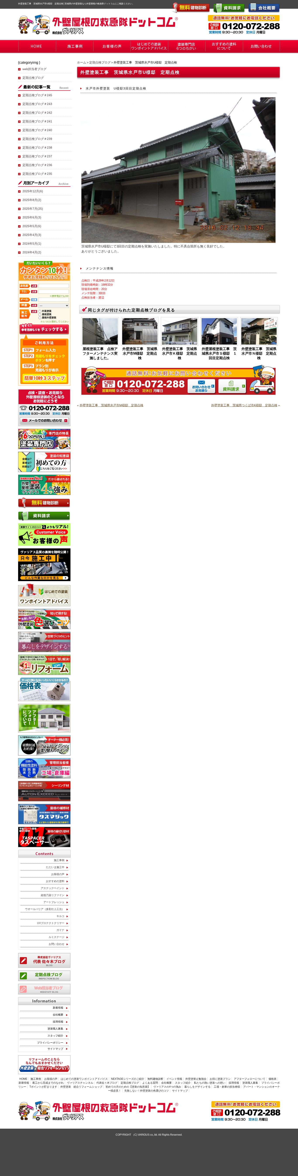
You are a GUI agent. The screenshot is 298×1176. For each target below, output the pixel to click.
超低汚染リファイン (52, 895)
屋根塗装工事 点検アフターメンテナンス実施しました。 (100, 353)
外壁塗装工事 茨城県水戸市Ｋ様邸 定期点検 (179, 353)
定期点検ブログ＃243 (37, 104)
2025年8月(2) (31, 200)
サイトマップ (55, 1048)
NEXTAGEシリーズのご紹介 (127, 1078)
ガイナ (60, 930)
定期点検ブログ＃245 (37, 95)
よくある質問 (150, 1082)
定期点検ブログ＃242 (37, 112)
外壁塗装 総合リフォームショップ (81, 1086)
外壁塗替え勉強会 (195, 1078)
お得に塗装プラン (220, 1078)
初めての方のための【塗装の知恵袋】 (128, 1086)
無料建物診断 (155, 1078)
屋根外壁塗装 (49, 317)
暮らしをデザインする (197, 1086)
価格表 (272, 1078)
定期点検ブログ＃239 (37, 139)
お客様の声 (57, 874)
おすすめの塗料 (55, 881)
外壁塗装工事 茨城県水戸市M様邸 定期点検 (139, 353)
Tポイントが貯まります (43, 1086)
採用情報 (58, 1021)
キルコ (60, 916)
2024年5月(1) (31, 243)
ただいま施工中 (55, 867)
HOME (23, 1078)
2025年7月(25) (32, 208)
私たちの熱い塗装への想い (209, 1082)
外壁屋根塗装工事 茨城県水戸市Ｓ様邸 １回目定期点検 (219, 353)
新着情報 (58, 1007)
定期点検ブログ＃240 (37, 130)
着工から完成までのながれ (48, 1082)
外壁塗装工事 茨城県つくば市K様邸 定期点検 (244, 405)
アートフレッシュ (53, 902)
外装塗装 (46, 311)
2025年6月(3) (31, 217)
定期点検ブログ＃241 (37, 121)
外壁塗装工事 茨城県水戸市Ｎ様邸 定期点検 (258, 353)
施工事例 (59, 860)
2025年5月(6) (31, 226)
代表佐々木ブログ (106, 1082)
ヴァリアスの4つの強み (167, 1086)
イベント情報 (174, 1078)
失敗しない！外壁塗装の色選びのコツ (146, 1090)
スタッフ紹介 (55, 1035)
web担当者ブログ (34, 69)
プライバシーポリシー (50, 1042)
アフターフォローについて (249, 1078)
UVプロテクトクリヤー (50, 923)
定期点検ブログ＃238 (37, 147)
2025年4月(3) (31, 235)
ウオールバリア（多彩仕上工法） (44, 909)
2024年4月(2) (31, 252)
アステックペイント (52, 888)
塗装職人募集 (55, 1028)
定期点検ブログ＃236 (37, 165)
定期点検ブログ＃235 (37, 173)
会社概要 (58, 1014)
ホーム (81, 62)
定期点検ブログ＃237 (37, 156)
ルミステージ (56, 937)
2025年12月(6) (32, 191)
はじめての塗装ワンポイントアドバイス (84, 1078)
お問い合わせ (56, 944)
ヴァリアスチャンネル (80, 1082)
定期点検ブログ (100, 62)
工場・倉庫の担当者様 (227, 1086)
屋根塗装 (46, 314)
